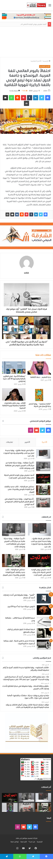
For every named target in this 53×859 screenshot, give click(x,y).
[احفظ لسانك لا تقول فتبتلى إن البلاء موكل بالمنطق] (44, 633)
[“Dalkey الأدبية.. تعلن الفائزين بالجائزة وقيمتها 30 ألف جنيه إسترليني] (13, 367)
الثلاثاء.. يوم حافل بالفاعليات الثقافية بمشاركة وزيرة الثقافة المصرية (13, 405)
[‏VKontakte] (17, 214)
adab (45, 91)
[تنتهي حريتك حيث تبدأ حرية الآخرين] (44, 610)
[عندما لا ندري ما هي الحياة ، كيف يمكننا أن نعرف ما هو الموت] (44, 644)
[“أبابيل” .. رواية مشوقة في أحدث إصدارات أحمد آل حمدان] (44, 598)
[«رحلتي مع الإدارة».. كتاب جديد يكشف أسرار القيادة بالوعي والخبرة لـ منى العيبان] (43, 490)
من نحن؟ (32, 842)
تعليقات (9, 442)
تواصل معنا (15, 842)
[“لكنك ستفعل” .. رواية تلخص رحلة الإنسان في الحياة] (39, 394)
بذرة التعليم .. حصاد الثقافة (40, 377)
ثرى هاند (19, 838)
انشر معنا (23, 842)
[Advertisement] (26, 42)
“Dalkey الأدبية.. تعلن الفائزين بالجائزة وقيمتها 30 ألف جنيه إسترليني (14, 378)
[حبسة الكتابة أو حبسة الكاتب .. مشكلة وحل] (44, 621)
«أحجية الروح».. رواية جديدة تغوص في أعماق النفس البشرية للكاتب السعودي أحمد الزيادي (19, 501)
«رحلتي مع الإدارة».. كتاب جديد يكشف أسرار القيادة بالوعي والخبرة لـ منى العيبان (19, 489)
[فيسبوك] (45, 214)
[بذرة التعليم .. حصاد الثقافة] (39, 368)
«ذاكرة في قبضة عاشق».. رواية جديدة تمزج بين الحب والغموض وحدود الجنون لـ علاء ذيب (18, 453)
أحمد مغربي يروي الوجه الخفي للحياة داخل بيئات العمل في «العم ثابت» (41, 572)
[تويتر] (41, 214)
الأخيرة (44, 442)
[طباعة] (7, 214)
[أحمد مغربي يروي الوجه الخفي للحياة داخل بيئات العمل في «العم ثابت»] (43, 479)
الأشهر (27, 442)
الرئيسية (46, 61)
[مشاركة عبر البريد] (12, 214)
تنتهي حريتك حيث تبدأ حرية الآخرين (21, 606)
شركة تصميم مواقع (29, 838)
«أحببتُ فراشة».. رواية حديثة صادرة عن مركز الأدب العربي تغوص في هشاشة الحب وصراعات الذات (19, 465)
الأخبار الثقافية (36, 61)
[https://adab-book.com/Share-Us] (26, 16)
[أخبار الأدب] (36, 5)
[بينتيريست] (26, 214)
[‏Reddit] (22, 214)
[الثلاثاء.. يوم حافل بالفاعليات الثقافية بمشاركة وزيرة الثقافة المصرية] (13, 394)
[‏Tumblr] (31, 214)
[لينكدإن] (36, 214)
